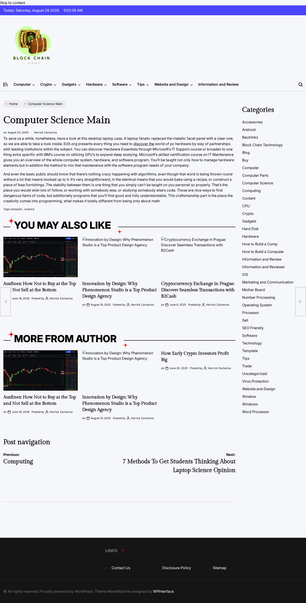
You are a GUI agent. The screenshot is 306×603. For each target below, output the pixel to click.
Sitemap (219, 568)
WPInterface (163, 591)
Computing (251, 190)
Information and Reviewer (263, 267)
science (29, 209)
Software (119, 84)
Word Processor (255, 411)
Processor (250, 312)
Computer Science (257, 183)
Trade (247, 366)
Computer (22, 84)
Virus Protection (255, 381)
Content (248, 198)
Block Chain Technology (262, 145)
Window (249, 396)
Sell (245, 320)
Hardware (94, 84)
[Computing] (5, 301)
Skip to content (12, 2)
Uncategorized (254, 373)
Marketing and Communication (267, 282)
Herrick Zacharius (45, 132)
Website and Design (171, 84)
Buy (245, 160)
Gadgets (69, 84)
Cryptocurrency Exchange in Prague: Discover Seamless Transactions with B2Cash (198, 290)
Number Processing (258, 297)
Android (249, 129)
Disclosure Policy (176, 568)
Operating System (257, 305)
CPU (246, 206)
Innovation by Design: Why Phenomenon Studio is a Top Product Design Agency (119, 290)
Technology (252, 343)
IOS (245, 274)
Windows (250, 404)
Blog (246, 152)
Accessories (252, 122)
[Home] (12, 107)
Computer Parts (255, 175)
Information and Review (218, 84)
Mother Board (253, 289)
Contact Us (121, 568)
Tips (141, 84)
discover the (144, 143)
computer (16, 209)
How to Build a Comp (260, 244)
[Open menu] (5, 84)
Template (250, 350)
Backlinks (250, 137)
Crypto (46, 84)
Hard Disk (250, 228)
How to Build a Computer (263, 251)
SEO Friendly (253, 328)
